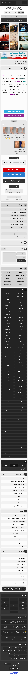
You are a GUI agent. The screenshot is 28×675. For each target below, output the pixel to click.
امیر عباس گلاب (20, 311)
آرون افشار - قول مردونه (20, 570)
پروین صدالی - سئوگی (20, 515)
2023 (22, 602)
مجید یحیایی (20, 417)
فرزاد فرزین (20, 402)
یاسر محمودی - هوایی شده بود (18, 227)
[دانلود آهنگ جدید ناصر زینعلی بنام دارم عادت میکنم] (23, 36)
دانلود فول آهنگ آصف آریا (19, 506)
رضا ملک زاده (7, 356)
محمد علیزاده (20, 423)
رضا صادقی (20, 356)
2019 (14, 605)
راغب (20, 350)
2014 (14, 612)
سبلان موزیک (23, 648)
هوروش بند (20, 453)
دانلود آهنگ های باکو (22, 653)
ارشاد (8, 299)
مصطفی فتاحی (7, 435)
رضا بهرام (20, 353)
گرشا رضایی (20, 408)
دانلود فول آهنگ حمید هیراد (19, 493)
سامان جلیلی (20, 368)
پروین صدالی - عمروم (20, 543)
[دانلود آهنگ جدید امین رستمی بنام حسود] (14, 45)
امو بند (20, 305)
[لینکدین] (15, 588)
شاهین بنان (7, 381)
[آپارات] (4, 588)
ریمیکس (7, 278)
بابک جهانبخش (20, 326)
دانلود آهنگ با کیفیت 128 (13, 175)
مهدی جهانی (20, 441)
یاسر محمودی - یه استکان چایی (18, 215)
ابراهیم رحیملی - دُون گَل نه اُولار (18, 527)
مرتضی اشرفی (7, 426)
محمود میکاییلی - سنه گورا (19, 537)
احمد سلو (20, 299)
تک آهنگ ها (18, 62)
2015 (5, 609)
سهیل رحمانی (7, 371)
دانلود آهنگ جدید (15, 648)
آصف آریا (7, 293)
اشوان (20, 302)
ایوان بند (20, 323)
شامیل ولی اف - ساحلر (20, 540)
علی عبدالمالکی (20, 390)
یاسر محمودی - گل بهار (20, 231)
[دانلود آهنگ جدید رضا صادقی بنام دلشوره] (4, 45)
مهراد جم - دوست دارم (20, 583)
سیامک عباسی (20, 375)
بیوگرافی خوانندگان (20, 275)
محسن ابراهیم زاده (8, 417)
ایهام (8, 320)
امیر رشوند (20, 308)
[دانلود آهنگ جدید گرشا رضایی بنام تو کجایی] (23, 45)
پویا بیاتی (20, 335)
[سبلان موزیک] (14, 9)
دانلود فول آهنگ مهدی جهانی (18, 490)
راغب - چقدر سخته (21, 567)
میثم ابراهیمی (20, 447)
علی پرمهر (7, 384)
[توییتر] (19, 588)
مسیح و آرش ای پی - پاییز (19, 574)
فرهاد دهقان (7, 402)
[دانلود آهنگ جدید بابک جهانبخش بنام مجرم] (4, 36)
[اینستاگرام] (12, 588)
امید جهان (7, 305)
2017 (22, 609)
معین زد (20, 438)
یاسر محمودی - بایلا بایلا (19, 209)
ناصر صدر (8, 447)
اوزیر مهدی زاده (7, 317)
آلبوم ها (20, 272)
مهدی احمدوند (7, 438)
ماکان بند (20, 411)
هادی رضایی (7, 450)
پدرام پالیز (8, 332)
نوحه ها (20, 284)
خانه (23, 62)
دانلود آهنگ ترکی (22, 650)
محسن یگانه (7, 420)
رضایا (8, 359)
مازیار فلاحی (7, 408)
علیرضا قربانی (20, 396)
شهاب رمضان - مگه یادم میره (18, 580)
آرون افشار (20, 293)
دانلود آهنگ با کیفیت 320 (13, 170)
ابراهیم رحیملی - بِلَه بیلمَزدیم (19, 524)
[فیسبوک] (23, 588)
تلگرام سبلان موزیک (13, 111)
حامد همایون (20, 341)
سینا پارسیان (7, 375)
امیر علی (20, 314)
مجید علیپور (7, 414)
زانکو (8, 362)
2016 (14, 609)
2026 (22, 599)
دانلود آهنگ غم (12, 655)
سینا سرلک (7, 378)
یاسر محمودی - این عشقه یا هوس (17, 224)
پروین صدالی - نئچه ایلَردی (19, 533)
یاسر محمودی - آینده (20, 221)
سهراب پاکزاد (20, 371)
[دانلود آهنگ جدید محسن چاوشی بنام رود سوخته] (14, 36)
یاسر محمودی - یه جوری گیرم (18, 212)
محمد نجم (20, 426)
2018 (5, 605)
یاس (20, 456)
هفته (22, 465)
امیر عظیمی (7, 311)
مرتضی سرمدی (7, 429)
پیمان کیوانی (7, 335)
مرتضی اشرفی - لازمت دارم (19, 546)
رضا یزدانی (20, 359)
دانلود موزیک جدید (7, 648)
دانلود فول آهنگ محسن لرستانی (18, 500)
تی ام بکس (20, 338)
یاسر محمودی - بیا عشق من (18, 234)
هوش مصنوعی (7, 284)
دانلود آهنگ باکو (6, 650)
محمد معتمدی (7, 423)
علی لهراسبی (7, 390)
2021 (5, 602)
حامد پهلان (7, 338)
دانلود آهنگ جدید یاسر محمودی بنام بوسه (13, 68)
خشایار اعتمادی (7, 347)
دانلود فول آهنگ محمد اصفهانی (18, 481)
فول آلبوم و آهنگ (20, 281)
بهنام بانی (20, 329)
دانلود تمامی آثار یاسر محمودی (12, 181)
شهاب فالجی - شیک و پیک (19, 577)
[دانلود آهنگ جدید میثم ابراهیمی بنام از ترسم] (23, 27)
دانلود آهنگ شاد (23, 658)
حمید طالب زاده (20, 344)
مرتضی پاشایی (20, 429)
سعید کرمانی (7, 368)
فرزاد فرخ (7, 399)
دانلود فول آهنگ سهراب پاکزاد (18, 497)
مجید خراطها (20, 414)
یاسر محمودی (5, 205)
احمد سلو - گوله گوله (20, 564)
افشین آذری (7, 302)
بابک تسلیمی (7, 323)
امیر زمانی (7, 308)
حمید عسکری (7, 344)
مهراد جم (8, 444)
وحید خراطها (7, 453)
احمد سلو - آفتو (21, 558)
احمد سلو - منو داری (20, 555)
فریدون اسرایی (20, 405)
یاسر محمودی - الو (21, 237)
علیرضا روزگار (20, 393)
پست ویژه (7, 275)
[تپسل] (1, 52)
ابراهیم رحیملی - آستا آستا (19, 530)
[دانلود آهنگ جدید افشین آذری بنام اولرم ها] (14, 27)
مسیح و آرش (20, 435)
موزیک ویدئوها (7, 281)
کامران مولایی (7, 405)
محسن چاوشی (20, 420)
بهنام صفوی (7, 329)
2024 (5, 599)
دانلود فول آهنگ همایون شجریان (17, 503)
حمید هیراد (20, 347)
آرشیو (3, 474)
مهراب (20, 444)
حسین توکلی (7, 341)
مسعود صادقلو (7, 432)
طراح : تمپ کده (13, 668)
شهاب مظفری (20, 384)
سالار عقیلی (7, 365)
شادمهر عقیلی (20, 381)
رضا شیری (8, 353)
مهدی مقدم (7, 441)
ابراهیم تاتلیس (20, 296)
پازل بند (20, 332)
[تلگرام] (8, 588)
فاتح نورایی (20, 399)
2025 (14, 599)
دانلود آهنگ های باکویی (21, 655)
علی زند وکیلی (7, 387)
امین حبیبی (7, 314)
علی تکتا (20, 387)
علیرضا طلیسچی (7, 393)
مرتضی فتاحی (20, 432)
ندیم (20, 450)
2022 (14, 602)
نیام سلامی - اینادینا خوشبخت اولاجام (16, 518)
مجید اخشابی (7, 411)
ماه (14, 465)
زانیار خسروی (20, 365)
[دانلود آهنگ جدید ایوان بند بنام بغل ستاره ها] (4, 27)
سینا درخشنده (20, 378)
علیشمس (8, 396)
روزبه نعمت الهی (20, 362)
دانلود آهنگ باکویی (12, 653)
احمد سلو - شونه (21, 561)
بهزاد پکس (7, 326)
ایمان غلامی (20, 320)
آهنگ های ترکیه (7, 272)
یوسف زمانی (7, 456)
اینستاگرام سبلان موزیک (13, 115)
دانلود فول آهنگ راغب (20, 487)
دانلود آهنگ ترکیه (14, 658)
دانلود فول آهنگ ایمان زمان (19, 478)
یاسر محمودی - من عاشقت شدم (17, 218)
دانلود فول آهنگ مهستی (19, 484)
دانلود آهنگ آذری (14, 650)
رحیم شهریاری (7, 350)
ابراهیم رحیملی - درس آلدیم (19, 521)
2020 (22, 605)
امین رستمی (20, 317)
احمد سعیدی (7, 296)
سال (6, 465)
